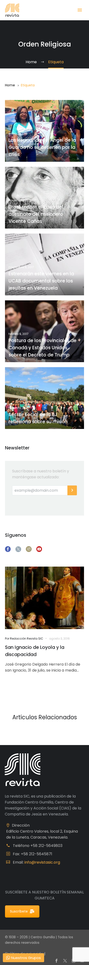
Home (10, 85)
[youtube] (39, 549)
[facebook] (8, 549)
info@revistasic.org (42, 862)
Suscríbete (19, 911)
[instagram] (29, 549)
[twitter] (18, 549)
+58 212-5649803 (46, 845)
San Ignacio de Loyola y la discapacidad (34, 651)
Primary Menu (79, 10)
